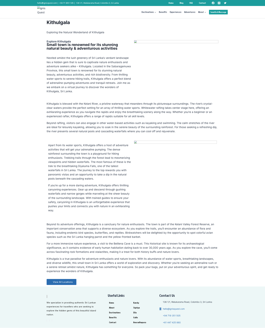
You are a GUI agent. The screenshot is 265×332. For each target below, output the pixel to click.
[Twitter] (225, 3)
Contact (202, 2)
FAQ (191, 2)
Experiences (175, 12)
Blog (181, 2)
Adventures (189, 12)
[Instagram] (219, 3)
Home (171, 2)
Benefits (163, 12)
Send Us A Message (218, 12)
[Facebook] (213, 3)
